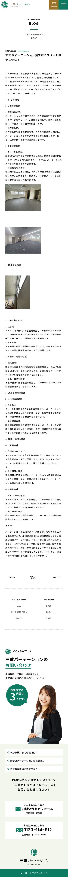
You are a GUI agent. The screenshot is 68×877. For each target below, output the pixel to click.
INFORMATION (23, 51)
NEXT (55, 577)
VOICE (19, 618)
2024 (49, 612)
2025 (49, 606)
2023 (49, 618)
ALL (19, 606)
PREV (12, 577)
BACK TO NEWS (34, 577)
